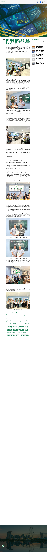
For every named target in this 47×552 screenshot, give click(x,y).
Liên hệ (22, 532)
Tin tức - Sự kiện (23, 529)
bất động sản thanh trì (10, 323)
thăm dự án (17, 335)
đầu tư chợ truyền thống (23, 312)
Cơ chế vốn (17, 323)
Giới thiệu (22, 525)
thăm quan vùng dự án (24, 335)
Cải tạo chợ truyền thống (24, 323)
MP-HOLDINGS (9, 332)
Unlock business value (10, 338)
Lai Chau (26, 329)
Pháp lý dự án (23, 332)
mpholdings (14, 332)
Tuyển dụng (23, 530)
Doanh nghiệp (15, 326)
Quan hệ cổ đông (23, 531)
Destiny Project (9, 326)
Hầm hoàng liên (15, 329)
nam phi (19, 332)
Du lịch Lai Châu (9, 329)
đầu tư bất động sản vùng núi (13, 312)
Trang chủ (22, 524)
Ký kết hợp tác (21, 329)
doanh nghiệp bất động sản (23, 326)
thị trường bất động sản (11, 335)
